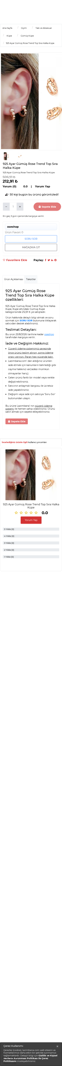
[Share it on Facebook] (45, 260)
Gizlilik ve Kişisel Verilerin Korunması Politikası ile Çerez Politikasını (30, 1058)
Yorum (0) (9, 186)
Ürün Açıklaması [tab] (13, 279)
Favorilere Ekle (16, 260)
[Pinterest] (55, 260)
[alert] (31, 1054)
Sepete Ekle (48, 206)
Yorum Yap (31, 520)
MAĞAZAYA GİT (31, 247)
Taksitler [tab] (31, 279)
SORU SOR (31, 238)
